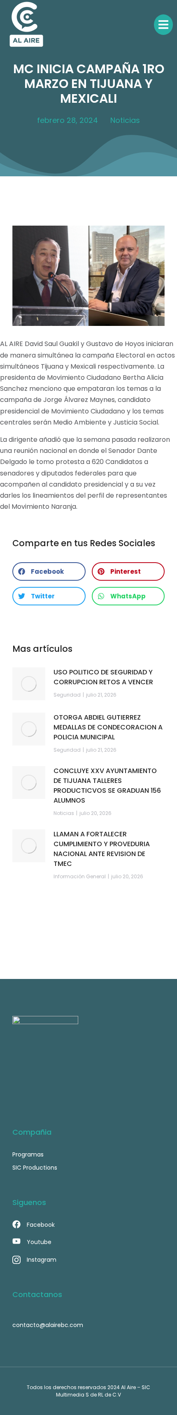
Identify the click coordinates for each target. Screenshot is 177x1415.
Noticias (125, 120)
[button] (49, 571)
